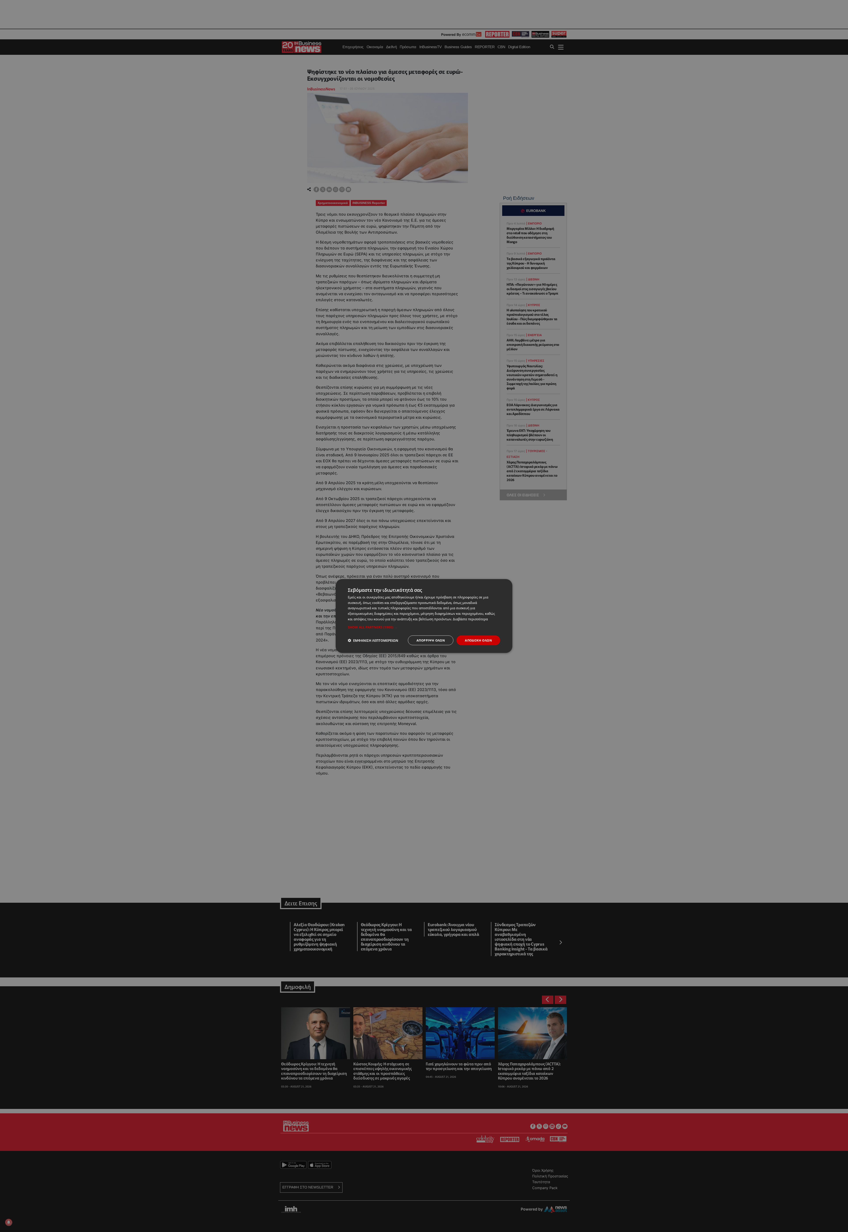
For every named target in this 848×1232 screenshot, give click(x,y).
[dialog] (424, 616)
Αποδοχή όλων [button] (478, 640)
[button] (424, 627)
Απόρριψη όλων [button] (430, 640)
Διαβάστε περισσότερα (470, 619)
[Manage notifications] (8, 1222)
